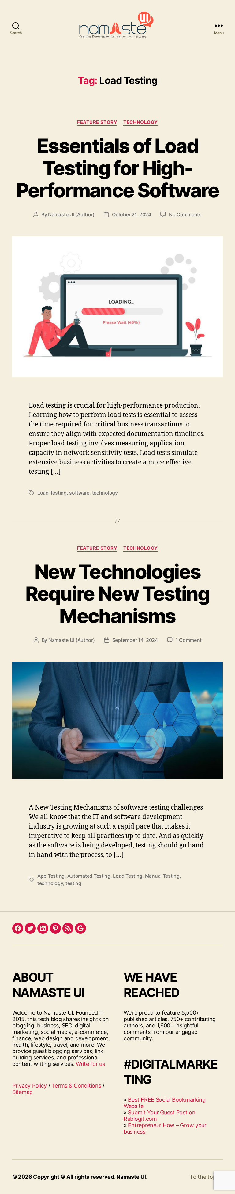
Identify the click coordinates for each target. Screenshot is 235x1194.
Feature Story (97, 122)
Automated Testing (88, 876)
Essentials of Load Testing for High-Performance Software (117, 168)
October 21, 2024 (131, 214)
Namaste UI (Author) (71, 214)
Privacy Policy (29, 1085)
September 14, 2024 (135, 640)
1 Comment (189, 640)
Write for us (90, 1064)
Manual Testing (162, 876)
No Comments (185, 214)
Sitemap (22, 1092)
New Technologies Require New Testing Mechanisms (117, 594)
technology (105, 493)
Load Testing (52, 493)
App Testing (51, 876)
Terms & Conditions (76, 1085)
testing (73, 883)
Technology (140, 122)
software (79, 493)
